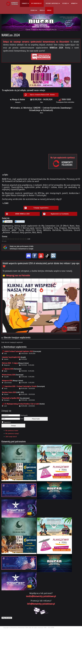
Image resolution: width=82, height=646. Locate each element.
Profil (41, 10)
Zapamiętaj (7, 422)
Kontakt (49, 10)
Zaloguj (13, 425)
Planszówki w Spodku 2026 (11, 398)
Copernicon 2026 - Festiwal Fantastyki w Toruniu (20, 386)
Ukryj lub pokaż (6, 618)
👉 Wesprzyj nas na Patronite (16, 275)
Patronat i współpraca (52, 3)
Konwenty (24, 3)
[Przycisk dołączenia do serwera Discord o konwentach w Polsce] (41, 56)
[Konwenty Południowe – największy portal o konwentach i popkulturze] (12, 3)
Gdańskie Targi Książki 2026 (11, 357)
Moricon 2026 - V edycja (10, 363)
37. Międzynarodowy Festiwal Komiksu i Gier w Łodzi (21, 404)
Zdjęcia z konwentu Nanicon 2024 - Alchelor (42, 95)
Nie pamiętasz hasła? (12, 430)
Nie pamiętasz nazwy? (12, 433)
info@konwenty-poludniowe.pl (41, 603)
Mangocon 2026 (7, 381)
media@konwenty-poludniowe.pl (41, 596)
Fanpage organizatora (41, 208)
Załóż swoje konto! (11, 436)
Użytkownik (24, 415)
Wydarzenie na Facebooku (60, 214)
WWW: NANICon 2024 (22, 214)
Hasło (22, 419)
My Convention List (36, 3)
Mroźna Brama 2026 (8, 375)
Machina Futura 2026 (9, 392)
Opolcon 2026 (8, 369)
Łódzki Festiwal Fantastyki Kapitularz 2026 (18, 351)
